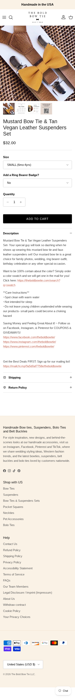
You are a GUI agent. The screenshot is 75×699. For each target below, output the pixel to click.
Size (6, 157)
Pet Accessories (13, 519)
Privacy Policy (12, 562)
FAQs (6, 580)
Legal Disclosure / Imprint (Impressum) (27, 592)
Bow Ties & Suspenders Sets (21, 500)
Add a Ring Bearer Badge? (21, 175)
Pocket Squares (13, 506)
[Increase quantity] (21, 202)
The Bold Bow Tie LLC (23, 674)
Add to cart (37, 218)
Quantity (9, 194)
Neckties (8, 512)
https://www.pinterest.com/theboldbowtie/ (28, 346)
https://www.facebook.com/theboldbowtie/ (29, 337)
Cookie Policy (11, 611)
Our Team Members (15, 586)
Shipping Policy (12, 556)
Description (11, 233)
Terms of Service (13, 574)
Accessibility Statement (17, 568)
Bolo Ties (9, 525)
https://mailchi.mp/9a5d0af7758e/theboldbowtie (32, 366)
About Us (9, 598)
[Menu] (4, 17)
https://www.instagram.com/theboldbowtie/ (29, 341)
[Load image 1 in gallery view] (37, 63)
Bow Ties (9, 488)
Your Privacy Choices (16, 617)
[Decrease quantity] (6, 202)
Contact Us (10, 544)
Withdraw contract (14, 604)
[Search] (12, 17)
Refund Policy (12, 550)
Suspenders (10, 494)
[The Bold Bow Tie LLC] (37, 17)
